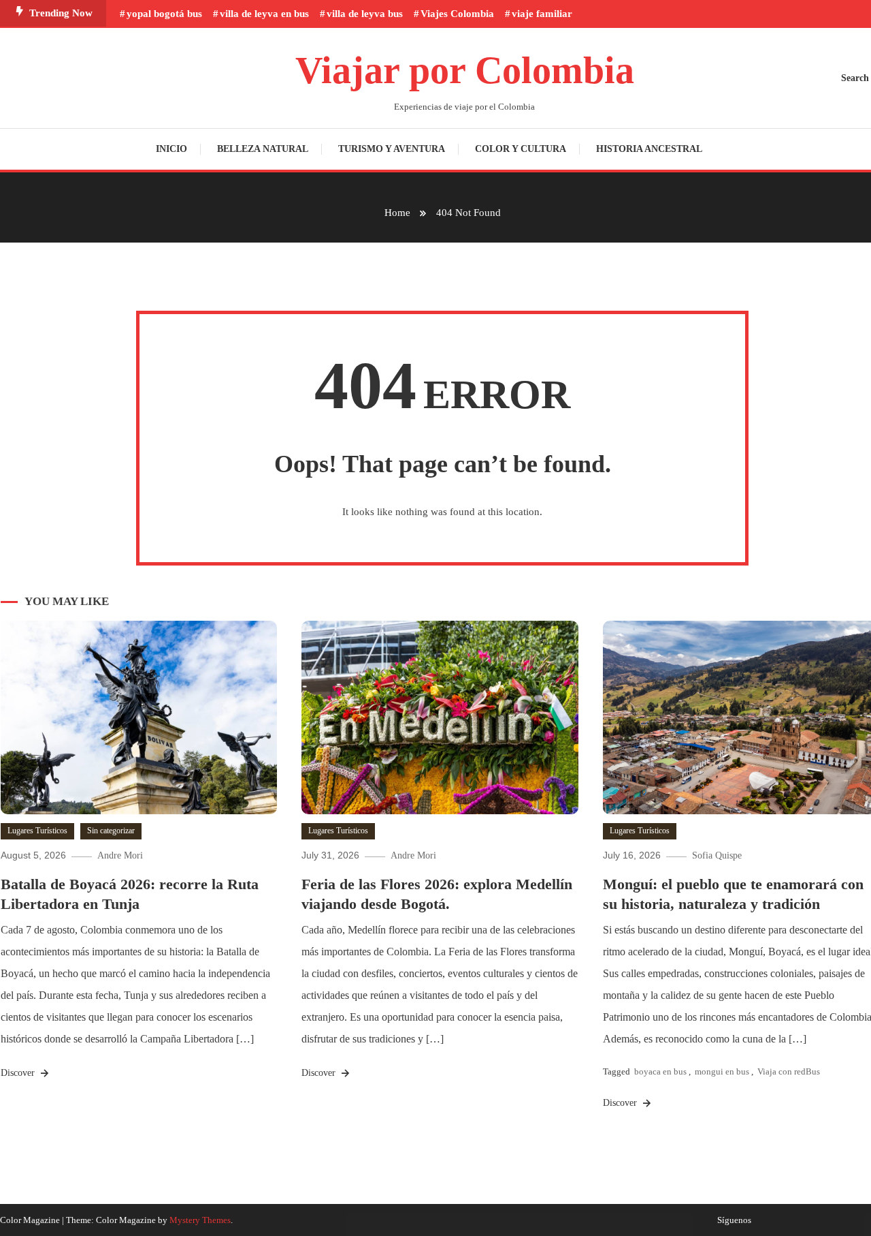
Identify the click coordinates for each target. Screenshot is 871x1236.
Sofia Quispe (717, 855)
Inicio (171, 149)
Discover (19, 1073)
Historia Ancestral (649, 149)
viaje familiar (542, 13)
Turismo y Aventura (391, 149)
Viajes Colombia (457, 13)
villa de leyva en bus (264, 13)
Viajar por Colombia (464, 70)
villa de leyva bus (365, 13)
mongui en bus (722, 1071)
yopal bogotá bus (164, 13)
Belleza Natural (262, 149)
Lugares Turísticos (37, 830)
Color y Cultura (520, 149)
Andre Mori (120, 855)
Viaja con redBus (788, 1071)
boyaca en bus (660, 1071)
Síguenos (734, 1220)
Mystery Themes (200, 1220)
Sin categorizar (111, 830)
